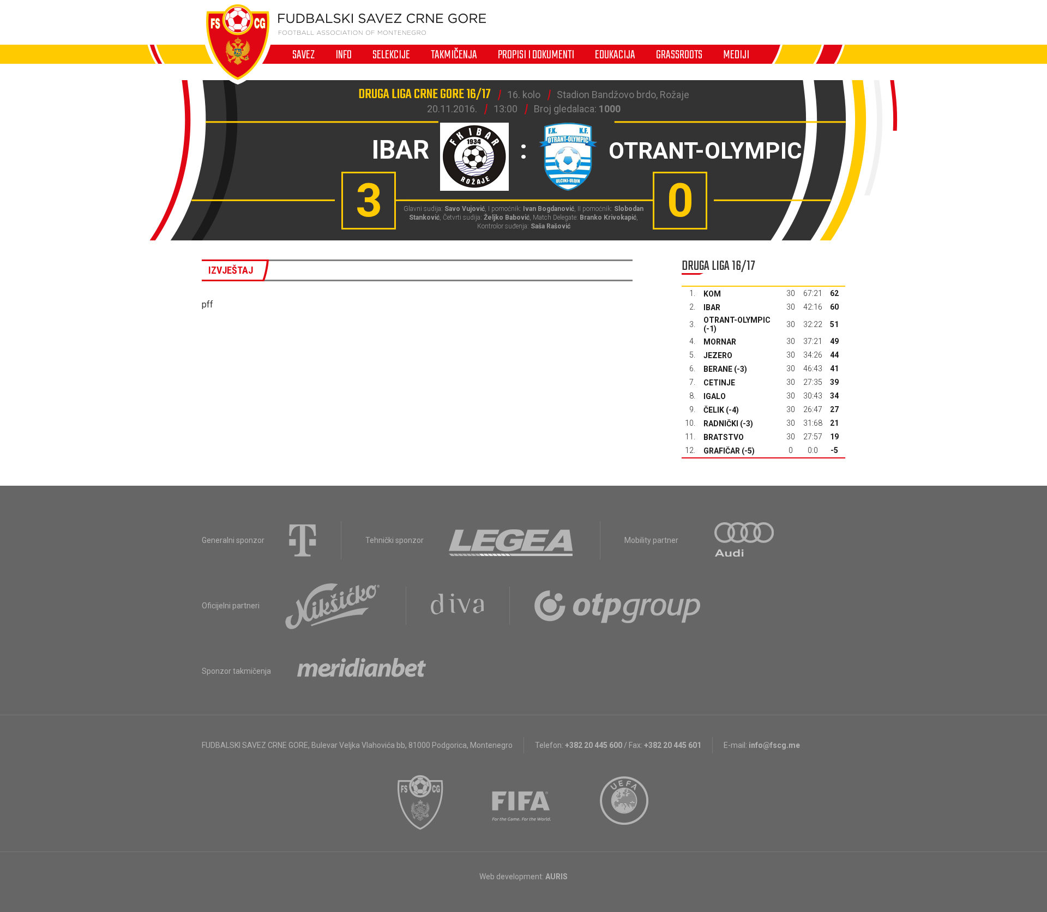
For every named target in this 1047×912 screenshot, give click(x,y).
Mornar (719, 341)
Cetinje (719, 382)
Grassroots (679, 54)
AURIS (556, 876)
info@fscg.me (774, 745)
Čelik (713, 410)
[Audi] (745, 540)
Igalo (714, 396)
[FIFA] (521, 802)
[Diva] (457, 605)
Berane (717, 369)
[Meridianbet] (361, 671)
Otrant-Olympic (737, 320)
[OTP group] (618, 605)
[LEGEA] (512, 540)
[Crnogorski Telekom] (302, 540)
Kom (712, 293)
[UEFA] (625, 802)
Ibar (711, 307)
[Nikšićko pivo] (333, 605)
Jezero (717, 355)
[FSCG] (420, 802)
